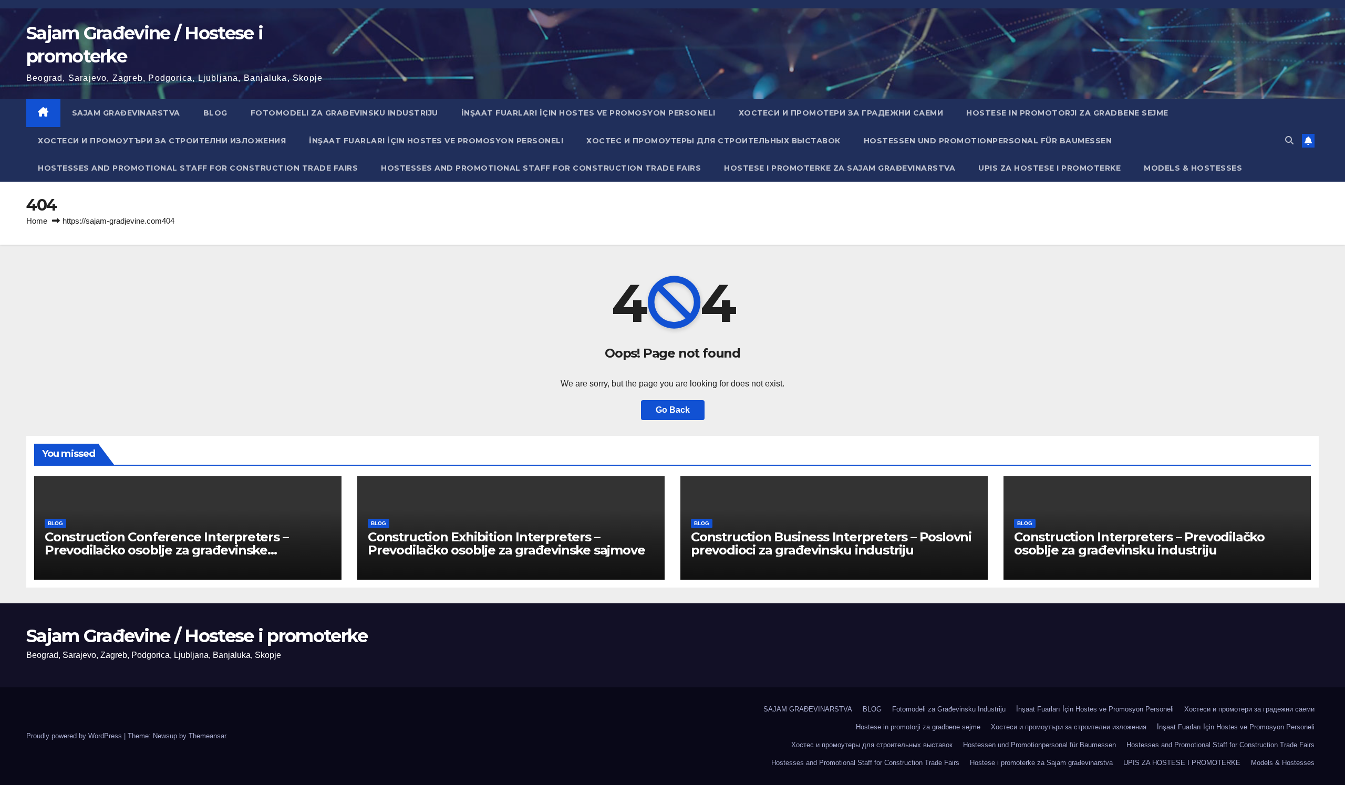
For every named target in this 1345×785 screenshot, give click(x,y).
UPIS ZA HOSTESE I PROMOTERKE (1049, 168)
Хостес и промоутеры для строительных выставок (713, 140)
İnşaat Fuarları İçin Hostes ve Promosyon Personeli (588, 113)
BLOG (215, 113)
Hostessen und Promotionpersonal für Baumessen (988, 140)
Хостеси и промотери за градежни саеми (841, 113)
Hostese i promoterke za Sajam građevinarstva (839, 168)
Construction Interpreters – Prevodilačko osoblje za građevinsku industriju (1139, 543)
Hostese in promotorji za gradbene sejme (1067, 113)
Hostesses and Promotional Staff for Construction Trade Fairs (198, 168)
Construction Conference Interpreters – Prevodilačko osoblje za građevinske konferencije (166, 550)
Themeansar (207, 736)
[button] (1289, 140)
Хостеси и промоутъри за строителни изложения (162, 140)
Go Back (673, 409)
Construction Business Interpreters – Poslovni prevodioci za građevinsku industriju (831, 543)
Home (36, 220)
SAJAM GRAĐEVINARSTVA (126, 113)
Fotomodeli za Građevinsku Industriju (344, 113)
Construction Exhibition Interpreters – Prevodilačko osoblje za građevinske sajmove (506, 543)
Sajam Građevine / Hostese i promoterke (196, 636)
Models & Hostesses (1193, 168)
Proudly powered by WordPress (75, 736)
